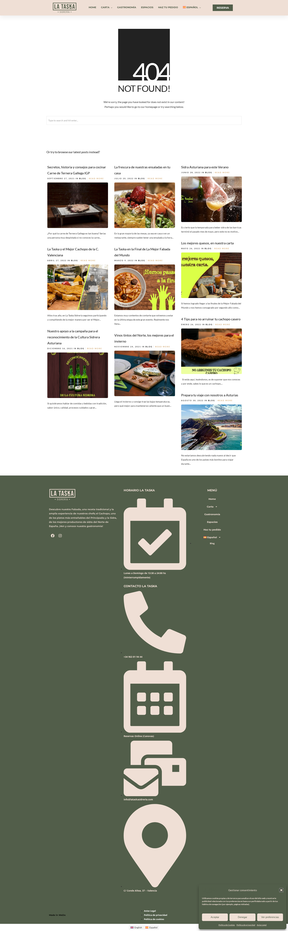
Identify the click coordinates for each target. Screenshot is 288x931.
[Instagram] (60, 535)
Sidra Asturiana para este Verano (204, 167)
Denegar (242, 917)
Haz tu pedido (168, 7)
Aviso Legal (261, 925)
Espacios (147, 7)
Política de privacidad (245, 925)
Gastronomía (126, 7)
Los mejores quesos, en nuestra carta (207, 243)
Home (92, 7)
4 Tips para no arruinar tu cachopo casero (210, 319)
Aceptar (215, 917)
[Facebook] (52, 535)
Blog (82, 178)
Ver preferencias (270, 917)
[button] (281, 890)
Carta (105, 7)
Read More (96, 178)
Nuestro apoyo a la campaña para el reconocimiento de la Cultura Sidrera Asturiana (73, 337)
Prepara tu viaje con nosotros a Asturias (209, 395)
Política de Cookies (226, 925)
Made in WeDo (57, 915)
